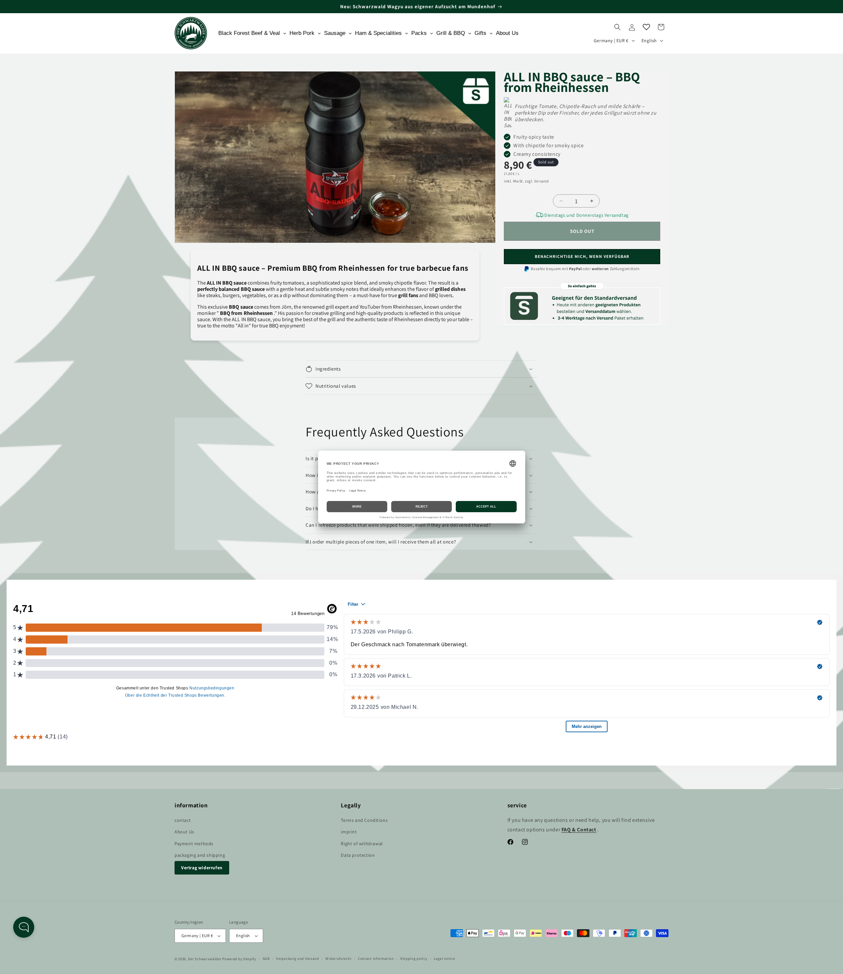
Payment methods (194, 844)
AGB (266, 958)
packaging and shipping (200, 855)
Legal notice (444, 958)
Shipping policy (413, 958)
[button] (617, 27)
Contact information (376, 958)
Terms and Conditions (364, 820)
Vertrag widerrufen (202, 868)
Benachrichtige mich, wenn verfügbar (582, 256)
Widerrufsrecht (338, 958)
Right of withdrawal (362, 844)
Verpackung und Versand (297, 958)
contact (183, 820)
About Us (184, 832)
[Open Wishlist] (646, 27)
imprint (349, 832)
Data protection (358, 855)
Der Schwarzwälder (205, 959)
